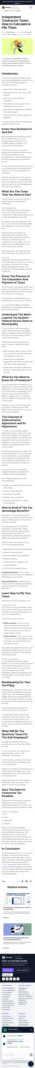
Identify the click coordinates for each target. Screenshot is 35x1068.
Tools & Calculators (24, 1022)
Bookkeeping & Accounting (23, 989)
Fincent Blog (22, 1016)
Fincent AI (18, 1058)
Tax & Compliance (7, 992)
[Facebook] (22, 881)
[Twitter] (18, 881)
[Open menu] (31, 7)
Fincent (5, 864)
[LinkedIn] (7, 979)
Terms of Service (15, 1065)
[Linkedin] (26, 881)
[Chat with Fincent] (31, 1064)
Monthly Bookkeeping (8, 988)
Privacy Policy (5, 1065)
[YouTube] (14, 979)
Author (4, 32)
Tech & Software (6, 1020)
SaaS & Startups (6, 1016)
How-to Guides (23, 1020)
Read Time (23, 34)
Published (20, 32)
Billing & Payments (24, 992)
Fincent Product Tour (8, 1005)
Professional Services (8, 1022)
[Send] (31, 1054)
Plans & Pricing (6, 1007)
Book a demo (8, 970)
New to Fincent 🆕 (25, 1047)
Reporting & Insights (24, 994)
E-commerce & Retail (8, 1018)
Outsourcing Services (8, 1003)
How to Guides (12, 34)
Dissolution (5, 999)
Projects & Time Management (23, 1003)
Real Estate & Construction (6, 1025)
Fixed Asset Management (26, 996)
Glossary (21, 1018)
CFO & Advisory (6, 994)
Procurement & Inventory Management (25, 999)
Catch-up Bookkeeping (8, 990)
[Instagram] (30, 881)
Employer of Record (7, 1001)
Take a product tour (23, 970)
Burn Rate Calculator (13, 1)
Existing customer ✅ (12, 1047)
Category (4, 34)
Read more (6, 917)
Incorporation (6, 996)
